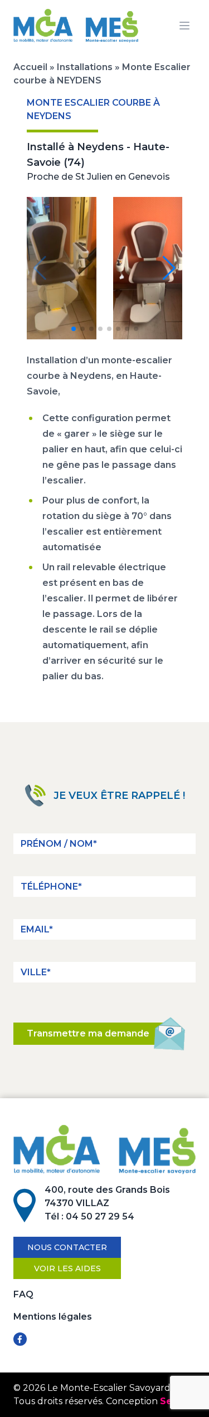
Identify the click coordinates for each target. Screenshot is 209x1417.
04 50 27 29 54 (100, 1216)
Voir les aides (67, 1268)
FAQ (23, 1294)
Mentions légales (52, 1316)
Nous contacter (67, 1247)
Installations (85, 67)
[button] (73, 329)
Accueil (30, 67)
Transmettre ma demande (88, 1033)
